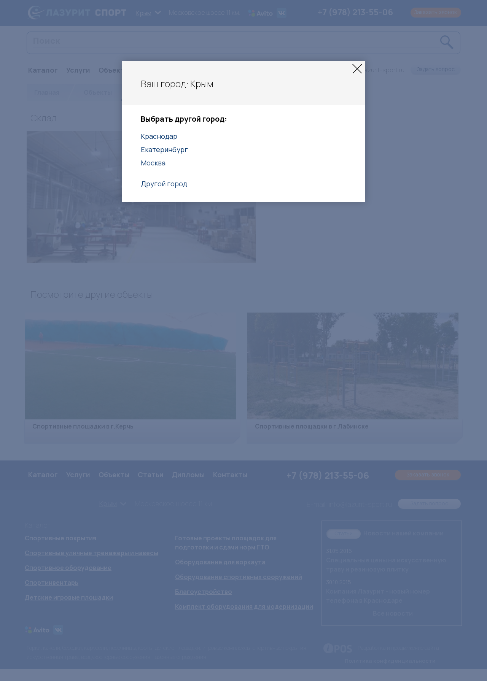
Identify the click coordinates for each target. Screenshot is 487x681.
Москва (153, 162)
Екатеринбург (164, 149)
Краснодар (159, 136)
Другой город (164, 183)
